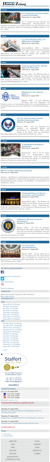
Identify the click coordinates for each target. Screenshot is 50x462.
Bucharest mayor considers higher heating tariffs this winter (19, 423)
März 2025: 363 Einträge (11, 342)
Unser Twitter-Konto (7, 282)
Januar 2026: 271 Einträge (11, 319)
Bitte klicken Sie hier (7, 296)
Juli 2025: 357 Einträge (10, 334)
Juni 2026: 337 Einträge (10, 308)
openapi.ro (11, 400)
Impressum (37, 450)
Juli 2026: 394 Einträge (10, 306)
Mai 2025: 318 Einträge (10, 338)
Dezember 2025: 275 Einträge (12, 323)
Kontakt (12, 454)
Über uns (13, 441)
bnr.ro (16, 400)
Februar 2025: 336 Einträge (11, 344)
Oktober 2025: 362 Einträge (12, 327)
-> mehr (4, 350)
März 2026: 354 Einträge (11, 315)
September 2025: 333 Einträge (12, 330)
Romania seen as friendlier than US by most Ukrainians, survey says (22, 418)
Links (37, 447)
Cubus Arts (7, 434)
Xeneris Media (8, 436)
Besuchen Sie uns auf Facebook (11, 276)
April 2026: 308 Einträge (11, 312)
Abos (13, 444)
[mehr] (6, 29)
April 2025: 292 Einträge (11, 340)
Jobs (13, 447)
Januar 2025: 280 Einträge (11, 346)
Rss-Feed (12, 450)
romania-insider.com (8, 427)
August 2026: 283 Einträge (11, 304)
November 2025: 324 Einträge (12, 325)
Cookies (37, 454)
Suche (37, 441)
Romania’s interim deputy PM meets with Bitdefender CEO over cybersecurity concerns (21, 412)
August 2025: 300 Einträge (11, 332)
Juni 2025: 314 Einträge (10, 336)
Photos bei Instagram (7, 288)
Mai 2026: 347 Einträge (10, 310)
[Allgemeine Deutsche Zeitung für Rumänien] (17, 4)
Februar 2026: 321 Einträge (11, 317)
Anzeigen (37, 444)
